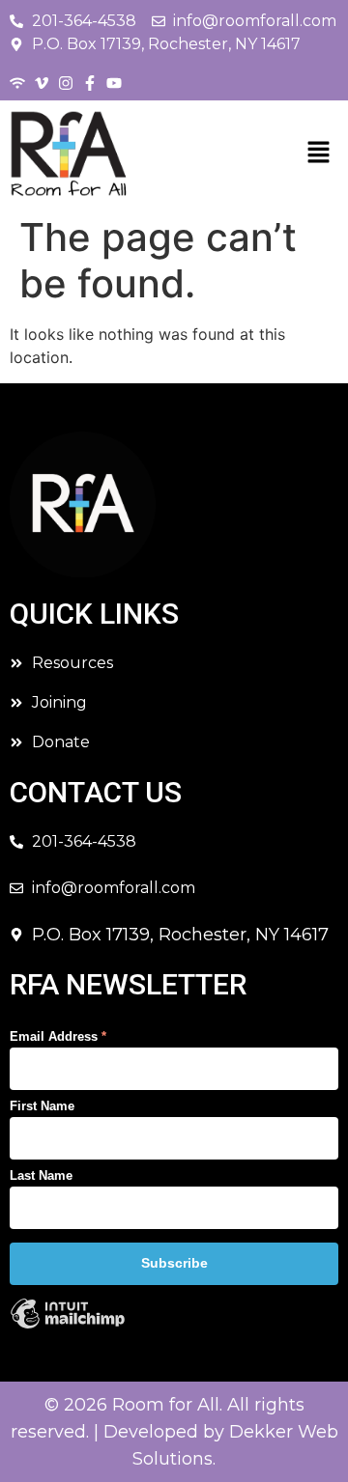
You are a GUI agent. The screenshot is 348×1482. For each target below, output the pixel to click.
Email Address (58, 1036)
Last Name (41, 1175)
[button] (319, 153)
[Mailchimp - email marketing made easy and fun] (68, 1325)
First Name (42, 1106)
